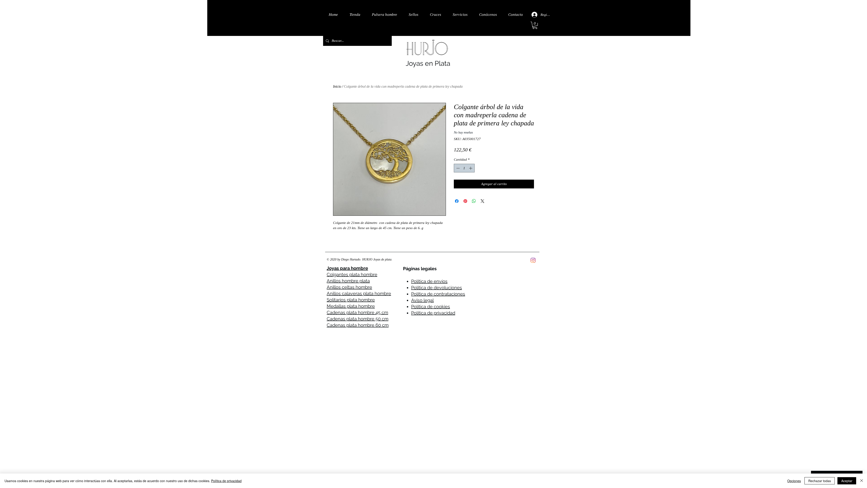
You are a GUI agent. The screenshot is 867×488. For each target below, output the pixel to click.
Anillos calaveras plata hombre (359, 293)
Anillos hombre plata (348, 281)
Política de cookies (430, 306)
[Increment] (471, 168)
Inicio (337, 86)
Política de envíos (429, 281)
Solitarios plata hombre (351, 300)
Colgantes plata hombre (352, 274)
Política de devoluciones (436, 287)
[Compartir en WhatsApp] (474, 201)
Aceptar (846, 481)
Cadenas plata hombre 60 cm (358, 325)
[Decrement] (457, 168)
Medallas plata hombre (351, 306)
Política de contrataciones (438, 294)
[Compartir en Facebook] (456, 201)
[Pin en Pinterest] (465, 201)
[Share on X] (482, 201)
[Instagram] (533, 260)
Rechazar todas (819, 481)
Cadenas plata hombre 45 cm (357, 312)
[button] (535, 25)
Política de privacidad (433, 313)
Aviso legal (422, 300)
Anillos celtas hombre (349, 287)
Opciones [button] (794, 481)
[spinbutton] (464, 168)
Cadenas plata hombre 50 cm (357, 318)
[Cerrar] (861, 480)
